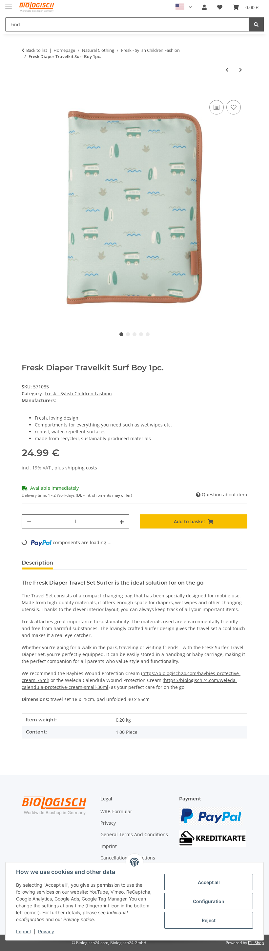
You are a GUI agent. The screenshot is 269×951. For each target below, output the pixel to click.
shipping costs (81, 468)
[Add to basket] (27, 91)
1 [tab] (121, 334)
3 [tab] (134, 334)
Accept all (209, 882)
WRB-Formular (116, 811)
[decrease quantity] (29, 521)
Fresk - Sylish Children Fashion (78, 393)
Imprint (23, 931)
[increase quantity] (121, 521)
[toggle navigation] (8, 4)
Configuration (208, 901)
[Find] (256, 24)
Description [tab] (37, 563)
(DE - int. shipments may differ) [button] (104, 495)
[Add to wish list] (233, 107)
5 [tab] (148, 334)
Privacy (46, 931)
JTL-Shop (256, 942)
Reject (209, 920)
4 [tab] (141, 334)
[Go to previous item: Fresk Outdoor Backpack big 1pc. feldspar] (227, 70)
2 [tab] (128, 334)
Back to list (36, 50)
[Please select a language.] (184, 7)
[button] (204, 7)
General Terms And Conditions (134, 834)
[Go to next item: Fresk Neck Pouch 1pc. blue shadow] (240, 70)
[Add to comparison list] (216, 107)
